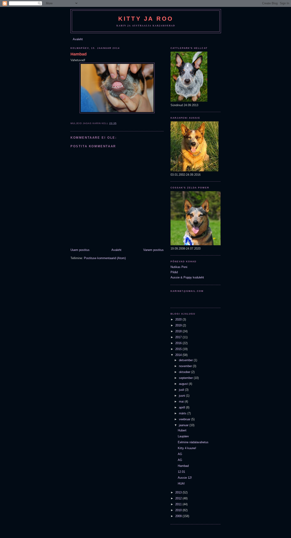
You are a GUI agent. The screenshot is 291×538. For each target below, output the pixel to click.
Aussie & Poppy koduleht (187, 277)
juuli (182, 389)
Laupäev (183, 436)
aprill (182, 407)
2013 (179, 492)
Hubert (182, 430)
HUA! (181, 483)
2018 (179, 331)
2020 (179, 319)
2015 (179, 349)
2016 (179, 343)
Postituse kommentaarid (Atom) (105, 258)
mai (182, 401)
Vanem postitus (153, 250)
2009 (179, 516)
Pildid (174, 272)
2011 (179, 504)
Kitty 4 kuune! (187, 448)
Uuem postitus (80, 250)
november (186, 366)
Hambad (78, 54)
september (186, 378)
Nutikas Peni (179, 267)
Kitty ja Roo (145, 18)
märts (183, 413)
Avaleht (78, 39)
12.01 (181, 471)
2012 (179, 498)
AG (180, 454)
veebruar (185, 419)
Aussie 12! (185, 477)
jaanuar (184, 425)
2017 (179, 337)
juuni (182, 395)
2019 (179, 325)
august (184, 383)
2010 (179, 510)
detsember (186, 360)
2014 (179, 355)
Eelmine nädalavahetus (193, 442)
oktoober (185, 372)
